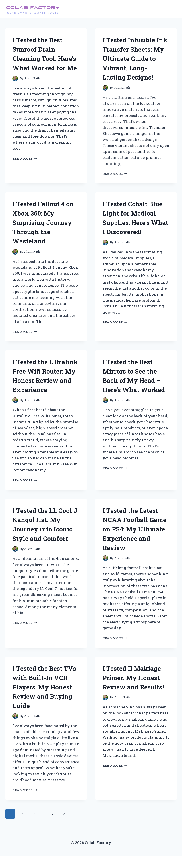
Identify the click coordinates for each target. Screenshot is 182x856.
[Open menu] (172, 8)
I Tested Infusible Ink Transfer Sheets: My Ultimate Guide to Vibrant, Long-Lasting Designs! (135, 58)
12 (52, 813)
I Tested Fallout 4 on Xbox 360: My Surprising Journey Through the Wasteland (43, 222)
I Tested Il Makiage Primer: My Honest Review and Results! (133, 677)
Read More (24, 158)
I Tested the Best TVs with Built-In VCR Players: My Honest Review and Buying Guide (44, 687)
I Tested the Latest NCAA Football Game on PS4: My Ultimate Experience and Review (134, 529)
